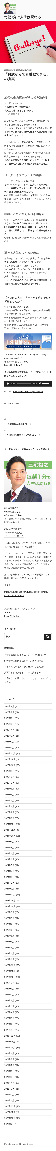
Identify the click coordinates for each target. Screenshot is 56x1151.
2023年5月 (9, 935)
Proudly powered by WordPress (18, 1144)
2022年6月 (9, 1000)
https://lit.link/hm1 (12, 616)
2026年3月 (9, 736)
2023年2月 (9, 953)
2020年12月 (10, 1106)
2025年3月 (9, 806)
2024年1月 (9, 888)
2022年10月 (10, 977)
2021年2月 (9, 1094)
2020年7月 (9, 1124)
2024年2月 (9, 883)
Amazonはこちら (14, 515)
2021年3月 (9, 1089)
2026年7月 (9, 712)
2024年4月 (9, 871)
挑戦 (17, 403)
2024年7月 (9, 853)
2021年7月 (9, 1065)
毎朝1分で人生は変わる (22, 17)
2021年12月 (10, 1036)
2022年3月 (9, 1018)
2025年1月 (9, 818)
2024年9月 (9, 841)
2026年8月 (9, 706)
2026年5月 (9, 724)
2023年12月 (10, 894)
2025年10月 (10, 765)
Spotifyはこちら (13, 511)
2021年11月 (9, 1041)
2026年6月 (9, 718)
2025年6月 (9, 788)
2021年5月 (9, 1077)
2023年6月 (9, 930)
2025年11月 (9, 759)
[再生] (8, 383)
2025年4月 (9, 800)
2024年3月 (9, 877)
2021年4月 (9, 1083)
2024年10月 (10, 836)
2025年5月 (9, 794)
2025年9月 (9, 771)
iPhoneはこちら (13, 508)
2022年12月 (10, 965)
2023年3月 (9, 947)
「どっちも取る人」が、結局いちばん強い (24, 666)
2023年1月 (9, 959)
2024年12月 (10, 824)
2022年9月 (9, 983)
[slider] (46, 383)
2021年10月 (10, 1047)
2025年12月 (10, 753)
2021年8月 (9, 1059)
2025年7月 (9, 783)
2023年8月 (9, 918)
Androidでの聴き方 (13, 532)
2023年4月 (9, 941)
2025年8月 (9, 777)
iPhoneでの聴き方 (13, 529)
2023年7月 (9, 924)
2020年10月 (10, 1118)
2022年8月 (9, 988)
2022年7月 (9, 994)
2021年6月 (9, 1071)
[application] (28, 384)
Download (38, 391)
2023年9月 (9, 912)
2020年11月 (9, 1112)
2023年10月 (10, 906)
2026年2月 (9, 741)
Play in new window (22, 391)
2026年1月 (9, 747)
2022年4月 (9, 1012)
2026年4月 (9, 730)
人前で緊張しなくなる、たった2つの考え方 (25, 655)
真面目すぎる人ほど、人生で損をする (22, 672)
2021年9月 (9, 1053)
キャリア (11, 403)
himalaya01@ (27, 70)
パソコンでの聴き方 (14, 536)
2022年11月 (9, 971)
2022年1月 (9, 1030)
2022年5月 (9, 1006)
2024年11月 (9, 830)
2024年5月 (9, 865)
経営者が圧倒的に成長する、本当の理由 (23, 661)
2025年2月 (9, 812)
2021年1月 (9, 1100)
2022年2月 (9, 1024)
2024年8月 (9, 847)
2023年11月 (9, 900)
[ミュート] (39, 383)
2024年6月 (9, 859)
